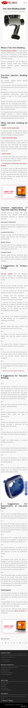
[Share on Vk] (19, 643)
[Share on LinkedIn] (14, 643)
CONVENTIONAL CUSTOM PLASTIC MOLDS (9, 667)
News (15, 11)
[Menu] (26, 2)
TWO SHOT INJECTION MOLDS (7, 672)
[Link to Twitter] (22, 706)
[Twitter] (4, 700)
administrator (22, 11)
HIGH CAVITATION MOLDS (6, 674)
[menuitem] (23, 2)
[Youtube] (12, 700)
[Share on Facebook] (2, 643)
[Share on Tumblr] (16, 643)
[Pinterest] (8, 700)
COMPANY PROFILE (4, 683)
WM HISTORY (3, 686)
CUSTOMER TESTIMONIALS (6, 690)
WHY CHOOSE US (4, 688)
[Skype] (10, 700)
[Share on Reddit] (22, 643)
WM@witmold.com (7, 661)
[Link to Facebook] (26, 706)
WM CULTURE (3, 684)
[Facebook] (2, 700)
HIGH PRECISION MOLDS (6, 669)
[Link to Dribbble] (24, 706)
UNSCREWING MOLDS (5, 671)
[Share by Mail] (25, 643)
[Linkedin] (6, 700)
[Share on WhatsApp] (8, 643)
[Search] (23, 2)
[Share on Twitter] (5, 643)
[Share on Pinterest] (11, 643)
